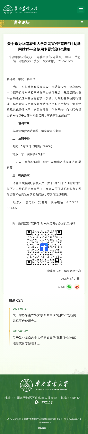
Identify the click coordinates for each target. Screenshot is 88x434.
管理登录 (47, 402)
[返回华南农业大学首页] (20, 6)
